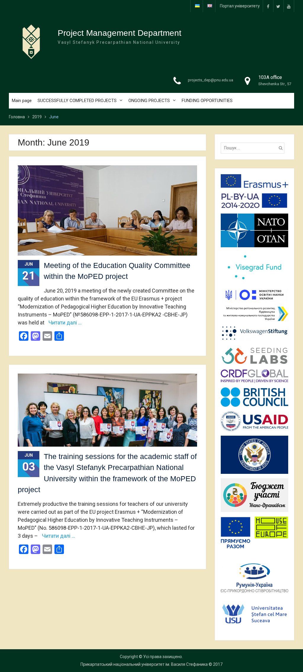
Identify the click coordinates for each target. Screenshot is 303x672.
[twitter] (278, 6)
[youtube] (289, 6)
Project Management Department (119, 33)
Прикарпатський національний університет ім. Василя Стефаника (144, 664)
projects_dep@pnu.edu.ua (210, 80)
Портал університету (240, 6)
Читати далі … (65, 322)
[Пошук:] (254, 148)
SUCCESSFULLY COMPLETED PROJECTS (77, 100)
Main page (22, 100)
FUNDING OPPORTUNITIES (207, 100)
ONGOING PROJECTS (149, 100)
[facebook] (268, 6)
